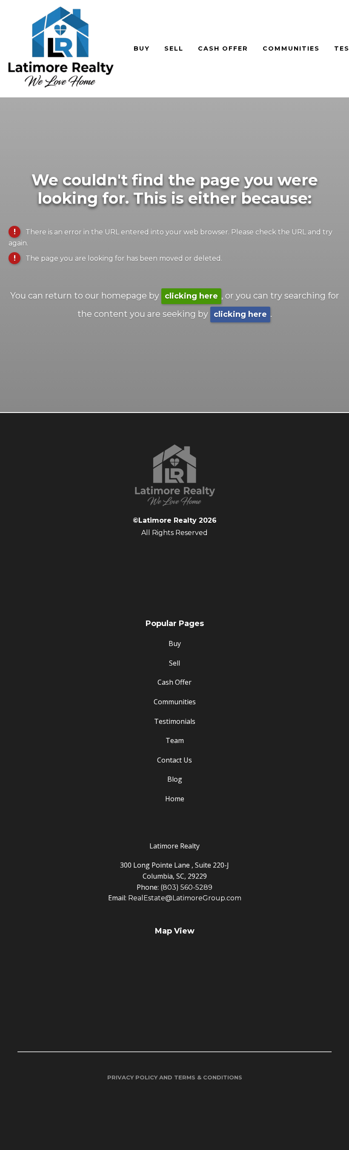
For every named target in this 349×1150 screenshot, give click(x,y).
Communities (291, 48)
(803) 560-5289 (186, 887)
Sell (173, 48)
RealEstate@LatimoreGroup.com (184, 898)
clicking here (191, 296)
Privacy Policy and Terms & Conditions (174, 1077)
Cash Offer (223, 48)
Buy (142, 48)
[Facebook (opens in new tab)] (174, 554)
